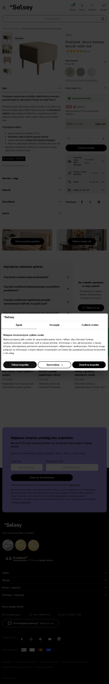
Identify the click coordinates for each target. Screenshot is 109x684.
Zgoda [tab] (19, 324)
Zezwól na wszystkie (89, 364)
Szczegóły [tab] (55, 324)
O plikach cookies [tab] (90, 324)
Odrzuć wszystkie (20, 364)
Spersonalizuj (53, 364)
